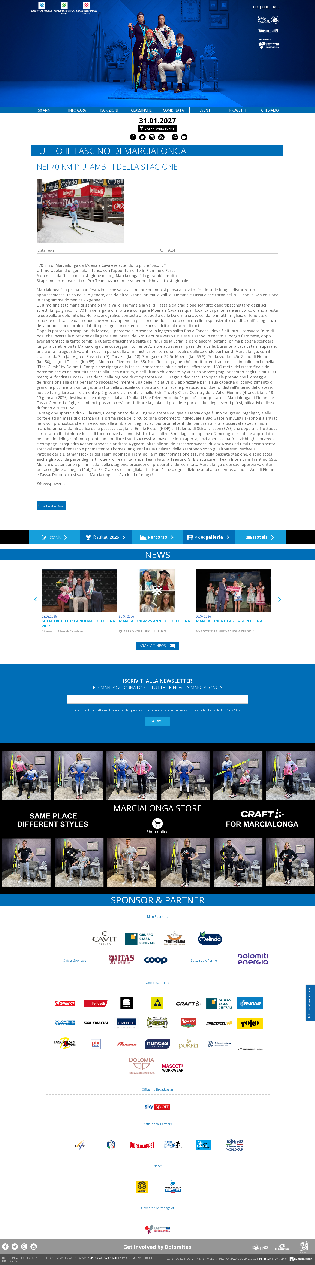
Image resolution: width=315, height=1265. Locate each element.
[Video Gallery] (184, 137)
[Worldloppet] (219, 31)
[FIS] (157, 1111)
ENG (265, 7)
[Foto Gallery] (175, 137)
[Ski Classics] (204, 1152)
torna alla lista (52, 505)
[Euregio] (219, 44)
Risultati (105, 537)
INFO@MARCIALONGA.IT (104, 1257)
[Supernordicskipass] (173, 1152)
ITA (256, 7)
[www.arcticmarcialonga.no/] (173, 1194)
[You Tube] (161, 137)
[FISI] (111, 1152)
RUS (276, 7)
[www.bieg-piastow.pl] (142, 1194)
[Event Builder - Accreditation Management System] (300, 1258)
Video (208, 537)
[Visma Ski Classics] (219, 19)
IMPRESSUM (265, 1258)
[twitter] (142, 137)
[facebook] (133, 137)
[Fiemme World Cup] (235, 1152)
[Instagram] (152, 137)
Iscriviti (55, 537)
